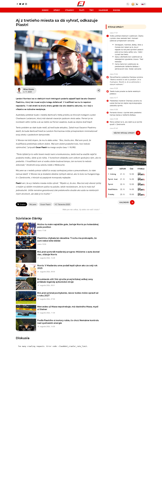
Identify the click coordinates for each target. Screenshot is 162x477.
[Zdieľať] (98, 90)
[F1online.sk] (81, 4)
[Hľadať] (127, 4)
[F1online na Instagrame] (26, 4)
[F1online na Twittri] (23, 4)
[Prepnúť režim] (135, 4)
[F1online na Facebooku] (17, 4)
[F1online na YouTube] (20, 4)
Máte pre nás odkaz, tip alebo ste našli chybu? (80, 209)
